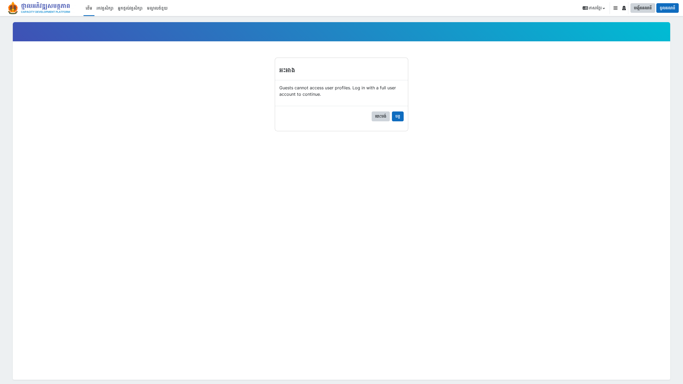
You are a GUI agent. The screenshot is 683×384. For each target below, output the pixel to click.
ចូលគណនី (667, 7)
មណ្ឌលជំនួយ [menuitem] (157, 8)
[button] (594, 8)
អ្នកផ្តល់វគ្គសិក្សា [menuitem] (130, 8)
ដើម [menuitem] (89, 8)
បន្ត (397, 116)
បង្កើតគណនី (643, 7)
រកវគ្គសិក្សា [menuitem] (105, 8)
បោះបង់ (380, 116)
